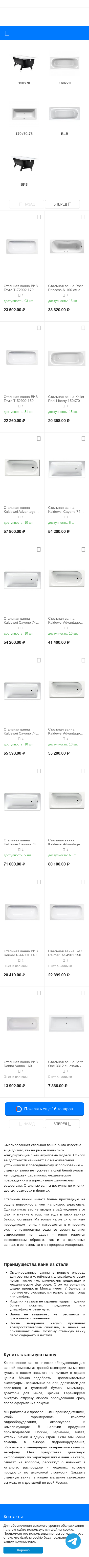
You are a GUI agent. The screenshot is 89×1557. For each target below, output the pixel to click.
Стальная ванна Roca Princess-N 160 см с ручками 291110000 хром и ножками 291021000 (66, 288)
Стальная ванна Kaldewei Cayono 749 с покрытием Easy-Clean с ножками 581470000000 (22, 842)
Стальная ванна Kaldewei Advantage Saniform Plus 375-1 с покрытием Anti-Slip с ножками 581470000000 (65, 842)
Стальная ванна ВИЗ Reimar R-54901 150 (65, 953)
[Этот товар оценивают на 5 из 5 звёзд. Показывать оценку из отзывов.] (10, 295)
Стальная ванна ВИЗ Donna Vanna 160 (21, 1064)
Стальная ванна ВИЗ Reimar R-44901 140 (21, 953)
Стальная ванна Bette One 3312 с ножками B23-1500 (66, 1064)
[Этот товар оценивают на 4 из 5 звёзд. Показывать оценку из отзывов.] (10, 517)
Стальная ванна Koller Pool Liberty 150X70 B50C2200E (66, 399)
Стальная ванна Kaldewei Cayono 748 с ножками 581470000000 (22, 731)
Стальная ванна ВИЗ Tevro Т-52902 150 (21, 399)
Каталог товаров (7, 33)
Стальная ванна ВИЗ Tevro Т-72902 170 (21, 288)
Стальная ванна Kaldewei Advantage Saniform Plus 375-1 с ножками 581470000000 (65, 731)
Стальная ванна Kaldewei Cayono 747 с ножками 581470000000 (22, 620)
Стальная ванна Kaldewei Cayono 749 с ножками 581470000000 (66, 510)
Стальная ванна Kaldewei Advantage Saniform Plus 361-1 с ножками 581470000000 (65, 620)
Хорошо (23, 1550)
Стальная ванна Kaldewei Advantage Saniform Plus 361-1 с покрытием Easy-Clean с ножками (22, 510)
